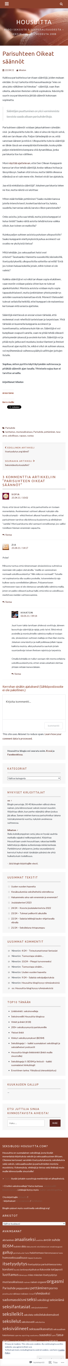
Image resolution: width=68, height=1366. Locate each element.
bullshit (17, 1246)
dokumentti (31, 1247)
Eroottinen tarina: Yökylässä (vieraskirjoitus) (33, 1070)
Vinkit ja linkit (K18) (21, 1021)
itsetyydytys (14, 1263)
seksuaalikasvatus (41, 1329)
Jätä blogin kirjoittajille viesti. (23, 863)
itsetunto (38, 1258)
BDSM (7, 1246)
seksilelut (11, 1321)
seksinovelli (27, 1321)
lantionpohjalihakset (29, 1269)
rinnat (31, 1294)
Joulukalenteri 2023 (21, 902)
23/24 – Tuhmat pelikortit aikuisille (29, 913)
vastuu (30, 435)
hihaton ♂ (12, 830)
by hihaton (36, 1200)
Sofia (16, 494)
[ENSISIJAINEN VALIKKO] (6, 4)
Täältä (7, 1178)
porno (53, 1288)
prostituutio (7, 1294)
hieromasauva (51, 1253)
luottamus (10, 432)
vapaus (22, 435)
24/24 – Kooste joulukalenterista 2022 (31, 908)
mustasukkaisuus (24, 432)
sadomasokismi (14, 1300)
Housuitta (34, 22)
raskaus (24, 1293)
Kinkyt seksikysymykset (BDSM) (27, 1038)
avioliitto (39, 1240)
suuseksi (45, 1335)
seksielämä (57, 1300)
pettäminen (49, 432)
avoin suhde (51, 1240)
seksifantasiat (16, 1306)
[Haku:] (26, 1123)
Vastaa (8, 534)
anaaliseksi (25, 1239)
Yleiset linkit (17, 1032)
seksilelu (28, 1314)
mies (30, 1274)
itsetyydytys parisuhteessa (42, 1264)
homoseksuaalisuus (14, 1257)
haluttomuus (37, 1252)
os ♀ (9, 800)
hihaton (22, 70)
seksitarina (40, 1322)
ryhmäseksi (42, 1293)
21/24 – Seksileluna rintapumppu (28, 927)
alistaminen (8, 1240)
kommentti (53, 725)
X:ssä (49, 750)
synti (54, 1335)
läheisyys (23, 1275)
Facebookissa (14, 754)
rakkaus (16, 1293)
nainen (27, 1282)
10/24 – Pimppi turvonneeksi (36, 961)
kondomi (7, 1269)
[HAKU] (61, 4)
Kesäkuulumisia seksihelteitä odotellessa (32, 891)
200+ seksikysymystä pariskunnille (29, 1027)
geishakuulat (18, 1253)
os (13, 988)
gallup (7, 1252)
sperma (18, 1335)
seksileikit (12, 1314)
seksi (32, 1299)
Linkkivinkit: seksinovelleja (24, 1011)
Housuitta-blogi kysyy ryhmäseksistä (41, 982)
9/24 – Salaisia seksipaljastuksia (38, 977)
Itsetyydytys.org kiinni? (20, 449)
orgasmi (55, 1281)
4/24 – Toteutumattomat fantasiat (40, 950)
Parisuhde (10, 428)
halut (27, 1253)
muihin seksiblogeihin (50, 1189)
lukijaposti (57, 1269)
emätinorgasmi (56, 1247)
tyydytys (19, 1341)
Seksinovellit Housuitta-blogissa (27, 1016)
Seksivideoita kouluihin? (18, 463)
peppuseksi (23, 1288)
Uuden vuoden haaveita (23, 886)
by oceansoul (23, 1200)
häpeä (30, 1258)
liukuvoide (45, 1269)
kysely (16, 1269)
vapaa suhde (42, 1341)
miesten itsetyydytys (45, 1274)
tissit (12, 1341)
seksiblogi (43, 1300)
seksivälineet (15, 1328)
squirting (25, 1335)
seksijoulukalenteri (39, 1307)
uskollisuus (13, 435)
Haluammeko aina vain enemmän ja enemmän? (34, 897)
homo (60, 1253)
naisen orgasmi (38, 1282)
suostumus (34, 1335)
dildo (23, 1246)
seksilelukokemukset (46, 1314)
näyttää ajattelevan (19, 163)
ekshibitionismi (43, 1247)
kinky (59, 1264)
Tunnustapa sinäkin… (33, 955)
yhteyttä (22, 1197)
